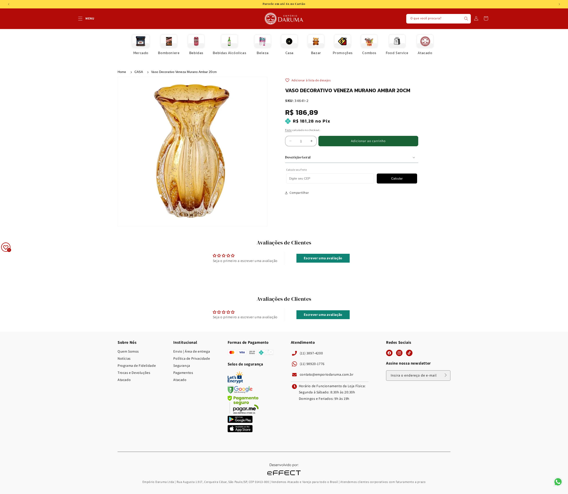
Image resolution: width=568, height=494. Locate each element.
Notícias (124, 358)
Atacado (124, 380)
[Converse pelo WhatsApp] (558, 486)
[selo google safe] (240, 392)
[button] (80, 18)
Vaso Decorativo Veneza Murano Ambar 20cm (184, 72)
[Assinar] (445, 375)
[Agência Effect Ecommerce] (284, 475)
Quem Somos (128, 351)
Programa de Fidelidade (137, 365)
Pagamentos (183, 373)
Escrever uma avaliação (323, 258)
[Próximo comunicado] (559, 4)
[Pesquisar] (466, 18)
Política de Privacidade (191, 358)
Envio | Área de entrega (191, 351)
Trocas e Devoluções (134, 373)
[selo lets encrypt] (235, 382)
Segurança (181, 365)
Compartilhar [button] (299, 193)
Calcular (397, 178)
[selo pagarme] (243, 412)
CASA (138, 72)
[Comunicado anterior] (9, 4)
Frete (288, 130)
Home (122, 72)
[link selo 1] (240, 421)
